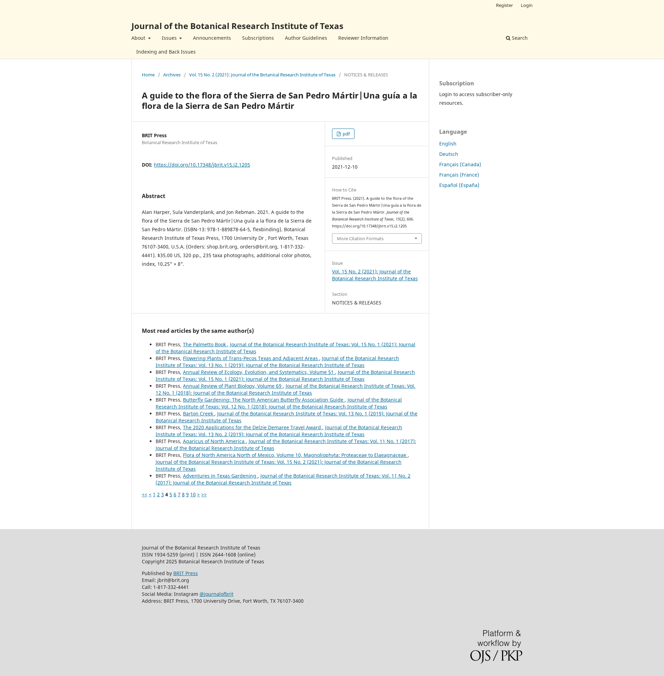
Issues (170, 38)
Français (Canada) (460, 164)
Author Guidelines (306, 38)
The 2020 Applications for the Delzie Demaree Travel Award (252, 427)
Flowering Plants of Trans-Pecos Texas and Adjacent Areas (251, 358)
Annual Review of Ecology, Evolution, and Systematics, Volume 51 (259, 372)
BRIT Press (185, 573)
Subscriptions (258, 38)
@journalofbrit (216, 594)
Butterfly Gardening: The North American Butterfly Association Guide (264, 399)
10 (193, 494)
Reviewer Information (363, 38)
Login (527, 5)
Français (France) (459, 174)
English (447, 143)
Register (504, 5)
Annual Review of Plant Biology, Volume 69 (233, 386)
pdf (346, 134)
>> (204, 494)
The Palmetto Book (205, 344)
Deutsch (448, 154)
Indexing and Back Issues (166, 51)
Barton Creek (198, 413)
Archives (172, 75)
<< (144, 494)
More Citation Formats (360, 238)
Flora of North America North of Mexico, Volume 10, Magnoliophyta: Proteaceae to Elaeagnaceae (295, 455)
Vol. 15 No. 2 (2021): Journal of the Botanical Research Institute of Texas (262, 75)
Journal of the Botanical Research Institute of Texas (237, 25)
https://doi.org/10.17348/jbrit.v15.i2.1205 (202, 164)
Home (148, 75)
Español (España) (459, 185)
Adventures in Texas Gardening (220, 475)
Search (519, 38)
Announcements (212, 38)
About (139, 38)
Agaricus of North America (214, 441)
